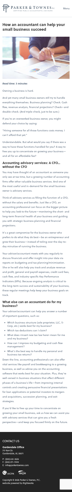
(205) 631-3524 (12, 459)
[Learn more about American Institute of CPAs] (8, 473)
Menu (66, 8)
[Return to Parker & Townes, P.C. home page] (28, 8)
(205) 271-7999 (12, 462)
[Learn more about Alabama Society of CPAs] (22, 473)
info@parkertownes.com (17, 465)
